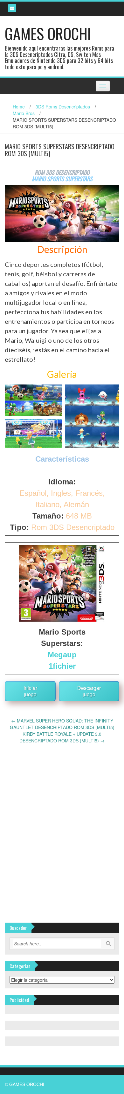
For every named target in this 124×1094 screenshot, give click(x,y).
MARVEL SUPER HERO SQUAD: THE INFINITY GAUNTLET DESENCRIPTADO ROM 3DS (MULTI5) (62, 723)
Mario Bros (24, 113)
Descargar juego (89, 691)
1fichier (62, 666)
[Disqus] (62, 823)
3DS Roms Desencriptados (63, 106)
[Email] (12, 8)
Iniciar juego (30, 691)
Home (19, 106)
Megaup (62, 654)
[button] (33, 400)
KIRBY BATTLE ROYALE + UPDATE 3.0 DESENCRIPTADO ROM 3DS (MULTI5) (62, 737)
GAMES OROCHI (48, 33)
